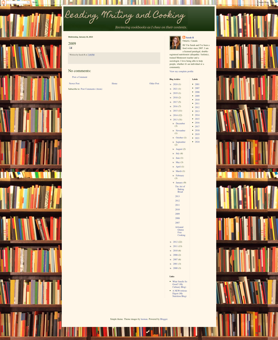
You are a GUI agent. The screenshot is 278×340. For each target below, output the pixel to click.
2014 (175, 115)
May (178, 162)
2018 (175, 97)
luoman (144, 319)
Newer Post (74, 83)
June (178, 157)
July (178, 153)
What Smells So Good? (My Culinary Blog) (179, 284)
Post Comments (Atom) (91, 88)
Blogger (163, 319)
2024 (175, 84)
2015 (175, 110)
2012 (177, 200)
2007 (177, 222)
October (180, 137)
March (179, 171)
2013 (175, 119)
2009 (177, 213)
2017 (175, 101)
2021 (175, 88)
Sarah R (190, 37)
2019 (175, 93)
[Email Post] (70, 47)
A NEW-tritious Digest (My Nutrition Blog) (179, 293)
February (180, 175)
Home (114, 83)
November (180, 130)
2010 (177, 209)
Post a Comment (79, 76)
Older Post (154, 83)
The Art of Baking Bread (180, 189)
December (180, 123)
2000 (175, 268)
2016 (175, 106)
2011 (177, 204)
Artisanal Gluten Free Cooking (180, 231)
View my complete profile (181, 71)
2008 (177, 218)
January (179, 182)
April (178, 166)
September (180, 141)
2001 (175, 263)
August (179, 149)
